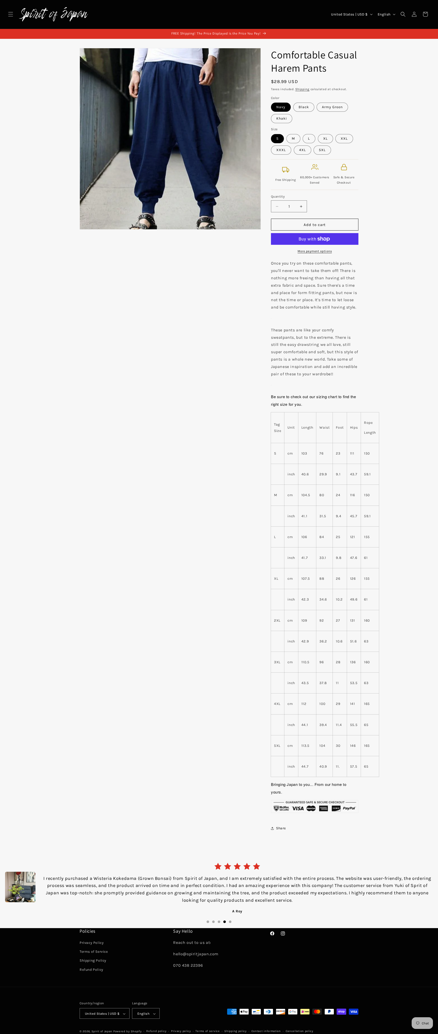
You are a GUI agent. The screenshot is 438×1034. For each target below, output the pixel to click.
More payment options (315, 251)
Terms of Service (94, 951)
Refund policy (156, 1031)
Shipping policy (235, 1031)
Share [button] (281, 828)
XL (325, 138)
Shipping (302, 89)
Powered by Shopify (127, 1031)
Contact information (266, 1031)
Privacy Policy (92, 943)
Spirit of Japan (102, 1031)
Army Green (332, 107)
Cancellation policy (299, 1031)
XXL (344, 138)
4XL (302, 150)
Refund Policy (91, 969)
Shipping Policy (93, 960)
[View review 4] (224, 920)
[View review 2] (213, 920)
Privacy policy (181, 1031)
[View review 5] (230, 920)
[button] (10, 14)
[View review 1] (208, 920)
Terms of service (207, 1031)
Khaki (281, 118)
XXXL (281, 150)
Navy (280, 107)
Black (304, 107)
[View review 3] (219, 920)
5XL (322, 150)
